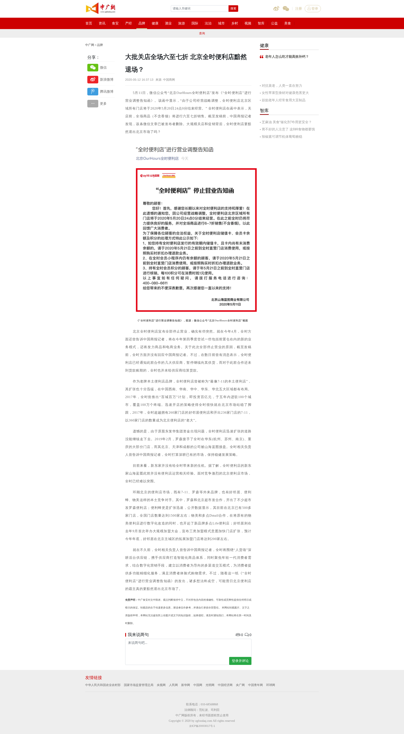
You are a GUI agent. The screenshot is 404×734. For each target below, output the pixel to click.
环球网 (270, 685)
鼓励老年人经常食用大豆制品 (284, 100)
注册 (298, 8)
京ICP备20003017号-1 (202, 726)
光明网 (210, 685)
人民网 (173, 685)
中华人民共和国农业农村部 (103, 685)
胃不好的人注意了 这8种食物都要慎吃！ (287, 129)
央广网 (240, 685)
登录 (314, 8)
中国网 (197, 685)
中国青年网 (255, 685)
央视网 (161, 685)
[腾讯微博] (101, 92)
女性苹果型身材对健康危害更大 (285, 93)
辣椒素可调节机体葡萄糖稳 (282, 136)
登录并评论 (240, 661)
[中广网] (101, 7)
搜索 (233, 8)
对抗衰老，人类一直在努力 (282, 85)
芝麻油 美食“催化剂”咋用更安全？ (287, 122)
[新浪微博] (101, 80)
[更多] (101, 104)
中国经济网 (225, 685)
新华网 (185, 685)
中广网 (89, 45)
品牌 (100, 45)
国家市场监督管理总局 (138, 685)
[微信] (101, 68)
